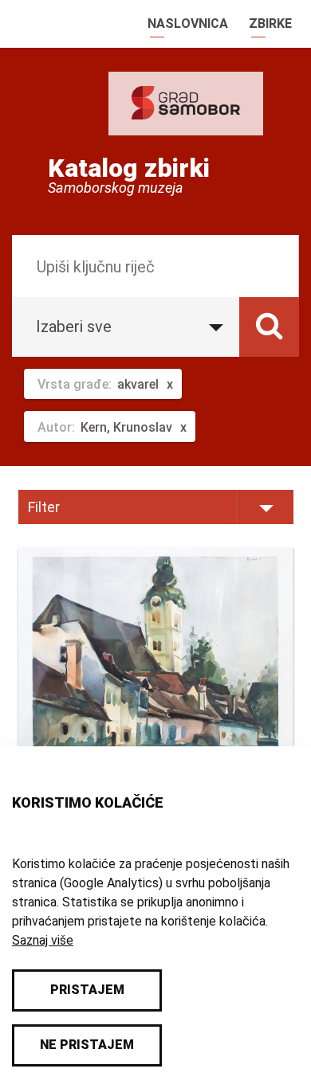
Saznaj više (42, 940)
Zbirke (270, 23)
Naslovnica (188, 23)
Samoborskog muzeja (115, 188)
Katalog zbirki (129, 168)
